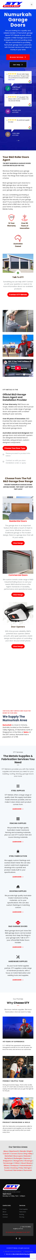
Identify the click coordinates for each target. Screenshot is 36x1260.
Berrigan (27, 1168)
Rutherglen (18, 1158)
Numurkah (7, 725)
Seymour (27, 1158)
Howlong (14, 1168)
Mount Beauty (26, 1163)
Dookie (6, 1168)
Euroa (20, 1153)
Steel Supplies (23, 1209)
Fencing (21, 1217)
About (4, 1212)
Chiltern (17, 1163)
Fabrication (22, 1212)
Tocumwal (8, 1170)
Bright (29, 1151)
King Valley (28, 1153)
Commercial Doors (18, 575)
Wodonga (28, 1161)
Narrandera (18, 1170)
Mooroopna (18, 1156)
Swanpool (14, 1165)
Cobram (6, 1153)
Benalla (23, 1151)
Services (5, 1214)
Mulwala (27, 1156)
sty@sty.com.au (18, 1229)
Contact (5, 1217)
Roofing (21, 1214)
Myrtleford (9, 1158)
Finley (21, 1168)
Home (4, 1209)
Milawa (6, 1165)
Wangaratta (18, 1161)
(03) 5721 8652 (26, 1227)
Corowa (14, 1153)
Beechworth (14, 1151)
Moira (26, 732)
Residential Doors (18, 521)
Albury (5, 1151)
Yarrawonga (8, 1163)
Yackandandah (25, 1165)
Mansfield (8, 1156)
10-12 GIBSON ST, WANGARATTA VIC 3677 (18, 1232)
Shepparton (7, 1161)
